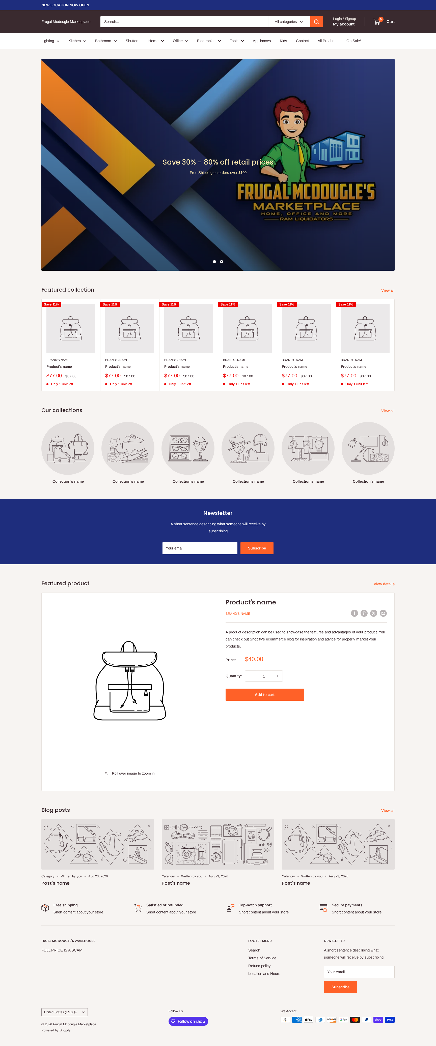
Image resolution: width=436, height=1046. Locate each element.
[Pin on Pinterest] (364, 532)
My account (344, 24)
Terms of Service (262, 877)
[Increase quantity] (277, 595)
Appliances (262, 41)
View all (388, 209)
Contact (302, 41)
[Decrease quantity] (250, 595)
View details (385, 503)
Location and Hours (264, 892)
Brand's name (57, 279)
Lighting (47, 41)
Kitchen (74, 41)
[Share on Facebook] (354, 532)
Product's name (59, 285)
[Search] (316, 21)
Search (254, 869)
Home (153, 41)
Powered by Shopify (56, 949)
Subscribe (257, 467)
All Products (328, 41)
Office (178, 41)
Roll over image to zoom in (133, 692)
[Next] (394, 263)
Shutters (133, 41)
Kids (283, 41)
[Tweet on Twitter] (373, 532)
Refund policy (259, 884)
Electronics (206, 41)
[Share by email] (383, 532)
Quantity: (234, 595)
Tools (234, 41)
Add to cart (265, 613)
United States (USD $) (60, 931)
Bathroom (103, 41)
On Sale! (353, 41)
